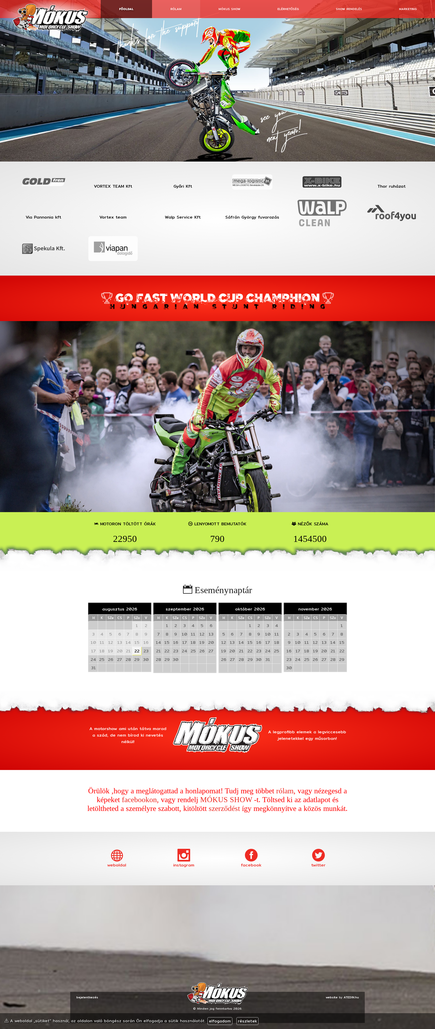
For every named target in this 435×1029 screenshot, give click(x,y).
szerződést (224, 808)
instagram (183, 865)
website (332, 997)
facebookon (139, 799)
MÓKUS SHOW (226, 799)
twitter (318, 865)
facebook (251, 865)
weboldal (116, 865)
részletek (247, 1021)
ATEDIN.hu (351, 997)
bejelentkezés (87, 997)
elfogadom (220, 1021)
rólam (285, 791)
